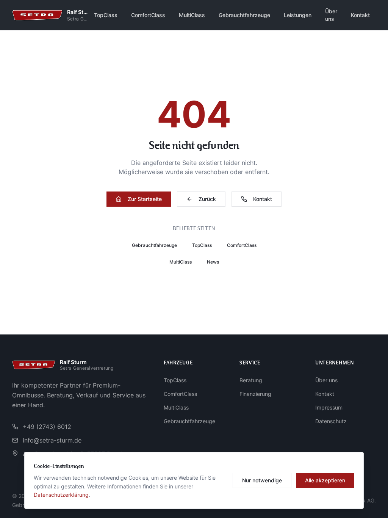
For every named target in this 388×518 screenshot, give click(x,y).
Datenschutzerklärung (61, 494)
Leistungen (297, 15)
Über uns (331, 15)
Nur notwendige (262, 480)
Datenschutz (331, 421)
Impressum (329, 407)
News (213, 262)
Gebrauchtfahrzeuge (244, 15)
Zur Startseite (145, 199)
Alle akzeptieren (325, 480)
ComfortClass (148, 15)
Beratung (250, 380)
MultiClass (192, 15)
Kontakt (360, 15)
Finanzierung (255, 394)
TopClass (105, 15)
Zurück (207, 199)
